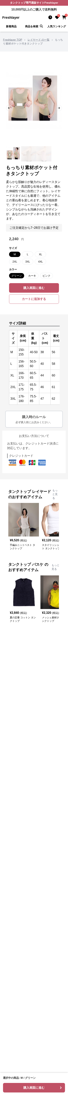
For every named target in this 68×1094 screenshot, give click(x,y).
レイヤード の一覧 (38, 39)
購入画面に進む (34, 287)
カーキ (32, 275)
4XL (40, 261)
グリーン (16, 275)
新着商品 (11, 26)
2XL (14, 261)
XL (40, 254)
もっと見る (55, 494)
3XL (27, 261)
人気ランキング (56, 26)
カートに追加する (34, 298)
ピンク (46, 275)
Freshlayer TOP (12, 39)
